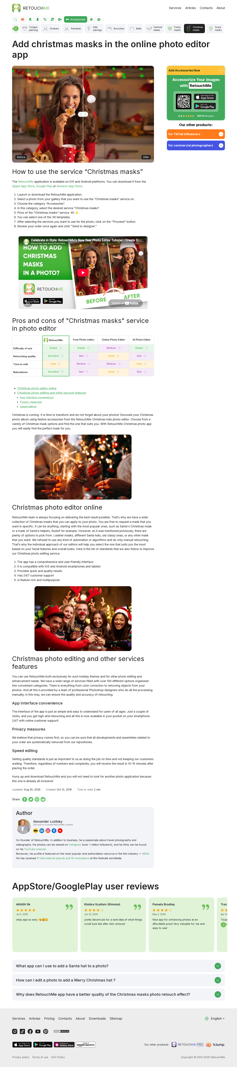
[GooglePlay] (205, 106)
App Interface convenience (37, 397)
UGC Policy (58, 1057)
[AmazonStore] (85, 1044)
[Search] (15, 19)
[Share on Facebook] (24, 799)
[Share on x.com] (30, 799)
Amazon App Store (69, 186)
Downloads (97, 1018)
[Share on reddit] (43, 799)
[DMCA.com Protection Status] (61, 1031)
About (221, 8)
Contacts (206, 8)
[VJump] (215, 1044)
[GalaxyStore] (64, 1044)
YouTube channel (35, 849)
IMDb (145, 853)
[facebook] (54, 830)
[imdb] (35, 830)
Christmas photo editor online (36, 388)
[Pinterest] (45, 1031)
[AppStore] (205, 97)
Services (175, 8)
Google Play (44, 186)
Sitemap (116, 1018)
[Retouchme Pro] (187, 1044)
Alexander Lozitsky (53, 823)
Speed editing (28, 406)
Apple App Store (23, 186)
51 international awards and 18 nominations (63, 858)
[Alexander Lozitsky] (23, 826)
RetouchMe (26, 181)
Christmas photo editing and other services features (51, 393)
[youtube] (60, 830)
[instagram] (47, 830)
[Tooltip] (60, 348)
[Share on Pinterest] (37, 799)
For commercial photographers (190, 145)
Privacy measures (31, 402)
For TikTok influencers (184, 134)
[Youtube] (37, 1031)
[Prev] (16, 28)
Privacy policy (20, 1057)
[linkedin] (41, 830)
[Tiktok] (22, 1031)
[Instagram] (14, 1031)
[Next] (223, 924)
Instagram (75, 844)
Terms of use (40, 1057)
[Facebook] (30, 1031)
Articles (190, 8)
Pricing (49, 1018)
